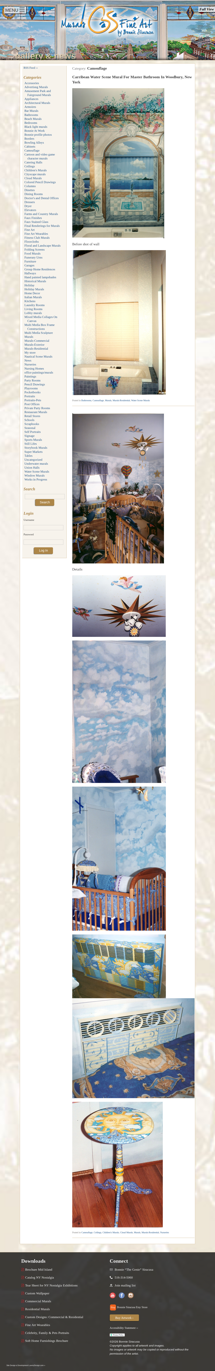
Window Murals (34, 475)
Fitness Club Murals (37, 237)
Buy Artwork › (124, 1318)
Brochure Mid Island (38, 1269)
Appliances (31, 99)
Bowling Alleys (34, 142)
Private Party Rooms (37, 408)
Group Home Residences (39, 269)
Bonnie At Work (34, 130)
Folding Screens (34, 249)
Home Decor (32, 293)
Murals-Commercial (36, 340)
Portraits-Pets (32, 400)
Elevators (30, 210)
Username (29, 519)
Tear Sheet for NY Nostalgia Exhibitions (51, 1285)
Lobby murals (33, 313)
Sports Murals (33, 439)
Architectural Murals (37, 102)
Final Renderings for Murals (42, 225)
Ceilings (29, 166)
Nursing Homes (34, 368)
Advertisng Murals (36, 87)
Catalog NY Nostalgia (39, 1277)
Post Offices (31, 404)
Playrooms (31, 388)
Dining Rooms (33, 194)
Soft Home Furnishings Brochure (46, 1341)
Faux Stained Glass (36, 221)
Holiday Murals (34, 289)
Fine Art (29, 229)
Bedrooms (30, 122)
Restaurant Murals (35, 412)
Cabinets (29, 146)
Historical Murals (35, 281)
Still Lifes (30, 443)
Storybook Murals (35, 447)
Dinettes (29, 190)
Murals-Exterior (34, 344)
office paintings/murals (38, 372)
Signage (29, 435)
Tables (28, 455)
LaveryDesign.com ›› (37, 1365)
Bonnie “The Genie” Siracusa (134, 1269)
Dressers (29, 202)
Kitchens (29, 301)
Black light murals (35, 126)
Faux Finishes (33, 218)
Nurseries (30, 364)
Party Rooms (32, 380)
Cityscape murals (35, 174)
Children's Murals (35, 170)
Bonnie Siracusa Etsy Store (131, 1307)
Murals (28, 336)
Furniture (30, 261)
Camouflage (31, 150)
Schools (29, 420)
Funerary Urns (33, 257)
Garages (29, 265)
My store (30, 352)
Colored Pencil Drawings (40, 182)
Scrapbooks (31, 424)
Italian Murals (33, 297)
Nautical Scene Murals (38, 356)
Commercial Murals (37, 1301)
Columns (30, 186)
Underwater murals (36, 463)
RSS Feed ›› (31, 67)
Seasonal (29, 427)
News (27, 360)
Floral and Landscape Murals (42, 245)
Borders (29, 138)
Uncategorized (33, 459)
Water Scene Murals (36, 471)
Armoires (30, 106)
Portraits (29, 396)
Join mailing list (125, 1285)
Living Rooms (33, 309)
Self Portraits (32, 431)
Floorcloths (31, 241)
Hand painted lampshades (40, 277)
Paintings (30, 376)
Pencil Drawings (34, 384)
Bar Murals (31, 110)
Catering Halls (33, 162)
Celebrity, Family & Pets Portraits (46, 1333)
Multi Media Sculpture (38, 332)
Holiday (29, 285)
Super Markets (33, 451)
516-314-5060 (124, 1277)
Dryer (28, 206)
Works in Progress (35, 479)
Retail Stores (32, 416)
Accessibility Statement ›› (124, 1327)
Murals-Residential (36, 348)
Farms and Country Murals (41, 214)
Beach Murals (33, 118)
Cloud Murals (33, 178)
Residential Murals (37, 1309)
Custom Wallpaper (36, 1293)
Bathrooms (31, 114)
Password (29, 534)
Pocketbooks (32, 392)
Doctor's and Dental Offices (41, 198)
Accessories (31, 83)
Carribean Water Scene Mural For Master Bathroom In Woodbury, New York (132, 79)
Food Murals (32, 253)
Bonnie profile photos (38, 134)
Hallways (30, 273)
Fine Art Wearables (36, 233)
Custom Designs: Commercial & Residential (53, 1317)
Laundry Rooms (34, 305)
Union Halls (31, 467)
